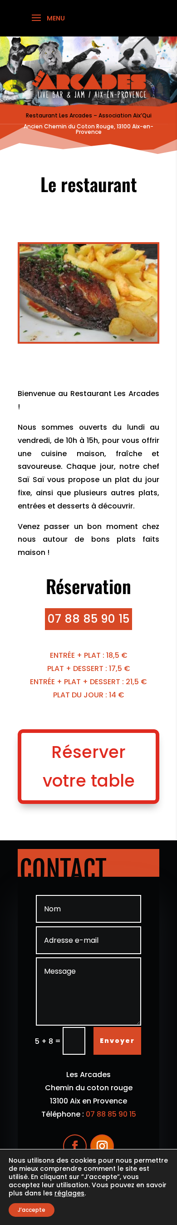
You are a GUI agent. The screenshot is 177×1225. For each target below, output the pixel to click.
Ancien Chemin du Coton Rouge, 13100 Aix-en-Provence (88, 129)
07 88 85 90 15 (88, 619)
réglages (69, 1193)
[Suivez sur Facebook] (75, 1146)
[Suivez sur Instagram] (102, 1146)
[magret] (88, 339)
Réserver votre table (89, 766)
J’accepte (31, 1210)
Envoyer (117, 1040)
